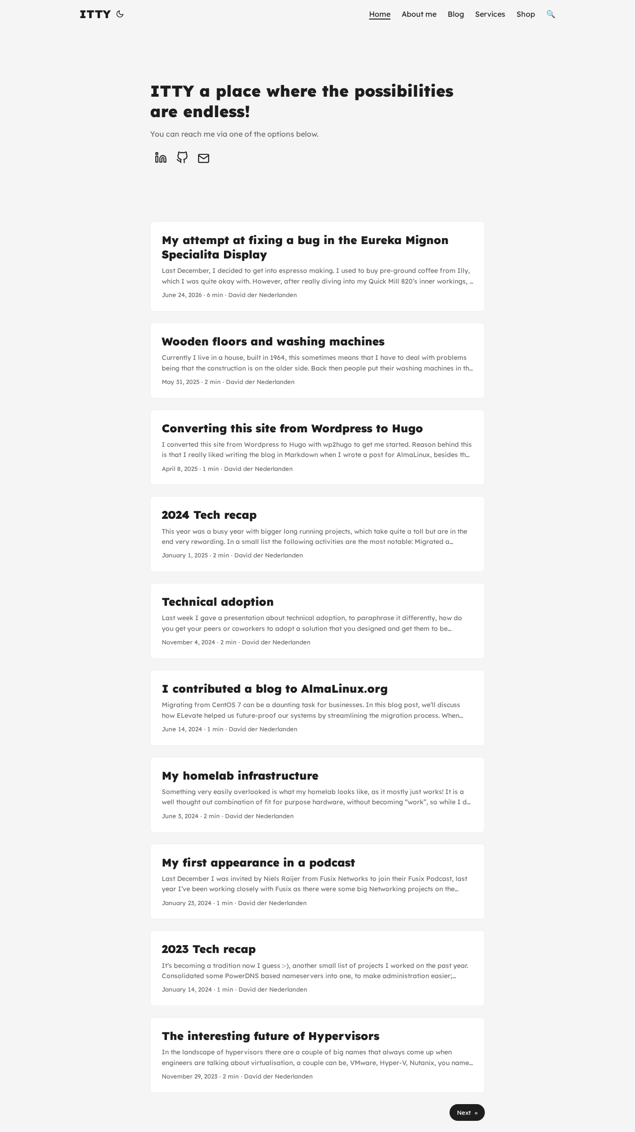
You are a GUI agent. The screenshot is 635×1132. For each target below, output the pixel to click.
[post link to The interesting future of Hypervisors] (317, 1055)
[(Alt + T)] (120, 14)
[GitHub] (182, 157)
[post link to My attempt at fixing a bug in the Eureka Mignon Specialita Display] (317, 266)
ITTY (95, 14)
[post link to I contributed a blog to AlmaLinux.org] (317, 707)
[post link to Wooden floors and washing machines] (317, 360)
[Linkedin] (161, 157)
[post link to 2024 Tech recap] (317, 533)
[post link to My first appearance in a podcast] (317, 881)
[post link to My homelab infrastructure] (317, 794)
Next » (467, 1112)
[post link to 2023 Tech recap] (317, 968)
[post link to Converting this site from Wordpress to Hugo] (317, 447)
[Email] (203, 157)
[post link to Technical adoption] (317, 620)
